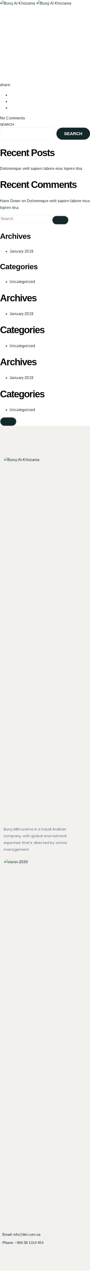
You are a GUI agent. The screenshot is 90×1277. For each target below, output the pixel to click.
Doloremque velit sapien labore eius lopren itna (41, 168)
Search (7, 124)
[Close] (8, 421)
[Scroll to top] (2, 1274)
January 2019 (21, 251)
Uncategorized (22, 282)
